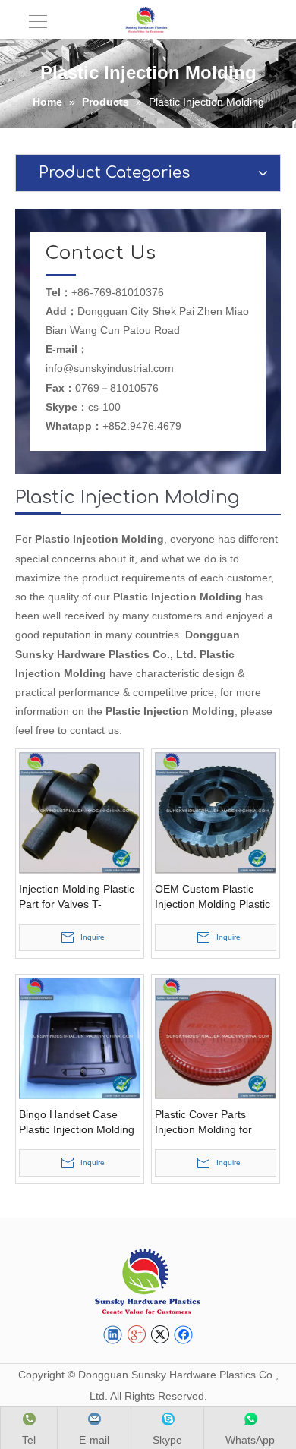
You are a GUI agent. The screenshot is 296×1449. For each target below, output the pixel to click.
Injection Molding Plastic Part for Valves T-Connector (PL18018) (76, 897)
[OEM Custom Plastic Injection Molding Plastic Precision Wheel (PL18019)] (215, 811)
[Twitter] (159, 1335)
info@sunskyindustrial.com (110, 368)
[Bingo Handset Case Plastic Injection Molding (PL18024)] (79, 1037)
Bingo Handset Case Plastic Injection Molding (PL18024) (76, 1122)
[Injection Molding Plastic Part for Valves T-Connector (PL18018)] (79, 811)
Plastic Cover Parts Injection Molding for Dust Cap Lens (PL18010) (203, 1122)
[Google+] (136, 1335)
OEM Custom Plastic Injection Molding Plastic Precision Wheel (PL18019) (212, 897)
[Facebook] (183, 1335)
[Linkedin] (112, 1335)
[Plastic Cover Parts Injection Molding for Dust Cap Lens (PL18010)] (215, 1037)
